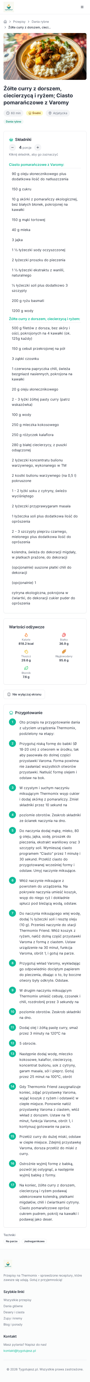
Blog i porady (12, 1324)
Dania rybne (40, 21)
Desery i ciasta (13, 1312)
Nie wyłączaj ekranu (26, 694)
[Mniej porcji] (12, 147)
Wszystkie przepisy (17, 1300)
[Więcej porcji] (37, 147)
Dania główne (13, 1306)
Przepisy (19, 21)
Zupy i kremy (12, 1318)
